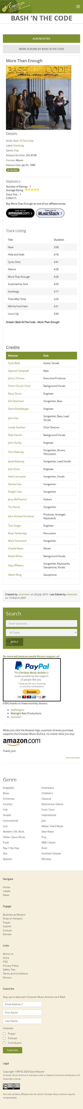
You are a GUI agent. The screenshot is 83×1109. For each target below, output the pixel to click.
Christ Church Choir (19, 386)
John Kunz (14, 469)
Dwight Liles (15, 491)
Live (5, 826)
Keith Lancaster (17, 476)
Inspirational (49, 815)
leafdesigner (18, 710)
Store (6, 958)
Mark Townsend (17, 541)
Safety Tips (9, 969)
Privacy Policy (11, 965)
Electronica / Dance (52, 804)
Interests (8, 1028)
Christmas (8, 798)
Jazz (44, 820)
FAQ (5, 961)
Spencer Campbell (18, 370)
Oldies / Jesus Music (14, 837)
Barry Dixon (15, 393)
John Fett (13, 418)
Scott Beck (14, 363)
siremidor (24, 594)
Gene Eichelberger (18, 408)
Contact (7, 930)
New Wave (48, 831)
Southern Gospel (51, 853)
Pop (16, 150)
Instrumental (10, 820)
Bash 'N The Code (23, 140)
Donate (7, 934)
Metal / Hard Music (52, 826)
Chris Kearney (16, 452)
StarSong (18, 145)
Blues (6, 793)
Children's (47, 793)
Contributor (15, 1043)
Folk (5, 809)
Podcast (12, 1038)
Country (7, 804)
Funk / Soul (48, 809)
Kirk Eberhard (16, 401)
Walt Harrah (15, 435)
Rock (44, 848)
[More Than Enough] (38, 97)
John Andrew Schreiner (21, 516)
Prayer (6, 922)
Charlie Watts (15, 548)
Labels (6, 891)
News (6, 895)
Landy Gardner (16, 427)
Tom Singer (14, 525)
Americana (48, 787)
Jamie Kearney (16, 461)
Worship (46, 859)
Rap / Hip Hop (11, 848)
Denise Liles (14, 484)
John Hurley (15, 442)
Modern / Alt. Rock (13, 831)
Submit (7, 926)
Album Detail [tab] (42, 38)
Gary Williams (16, 565)
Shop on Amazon (13, 918)
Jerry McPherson (17, 499)
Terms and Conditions (15, 973)
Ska (5, 853)
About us (8, 953)
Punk (6, 842)
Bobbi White (15, 556)
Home (6, 887)
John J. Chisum (16, 378)
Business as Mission (14, 914)
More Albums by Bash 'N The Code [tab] (41, 49)
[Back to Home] (16, 6)
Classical (46, 798)
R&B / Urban (49, 842)
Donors (7, 977)
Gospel (7, 815)
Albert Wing (14, 574)
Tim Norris (14, 507)
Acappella (8, 787)
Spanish (7, 859)
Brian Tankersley (17, 533)
